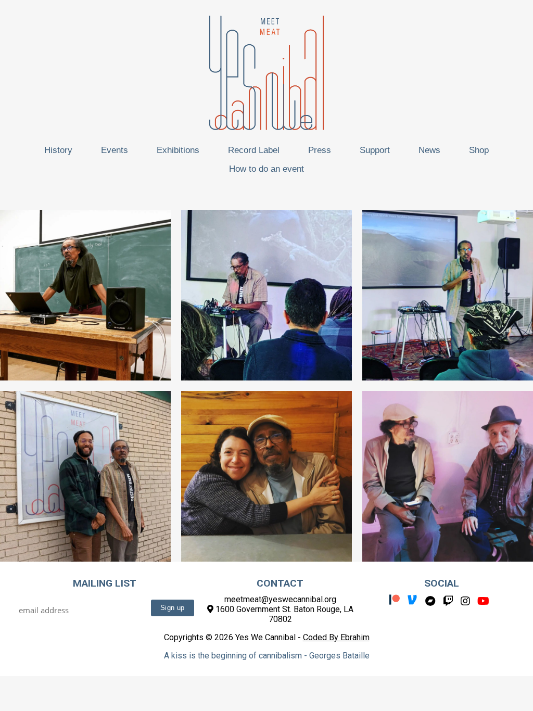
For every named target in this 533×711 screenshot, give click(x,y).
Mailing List (104, 583)
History (58, 150)
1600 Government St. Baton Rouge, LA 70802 (283, 614)
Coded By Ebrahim (336, 637)
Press (319, 150)
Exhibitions (178, 150)
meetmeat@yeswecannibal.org (280, 599)
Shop (479, 150)
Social (441, 583)
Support (375, 150)
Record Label (254, 150)
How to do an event (266, 169)
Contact (280, 583)
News (429, 150)
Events (114, 150)
